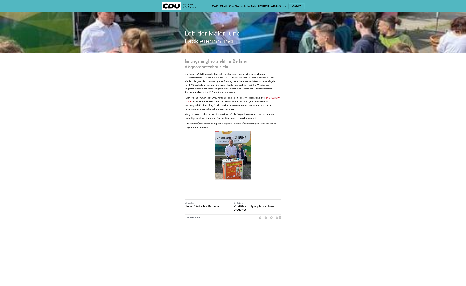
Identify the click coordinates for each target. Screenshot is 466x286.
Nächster (237, 203)
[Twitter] (266, 217)
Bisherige (190, 203)
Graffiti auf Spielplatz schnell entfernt (254, 208)
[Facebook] (260, 217)
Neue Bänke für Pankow (202, 206)
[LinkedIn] (271, 217)
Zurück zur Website (193, 217)
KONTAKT (296, 6)
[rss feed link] (280, 217)
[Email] (277, 217)
